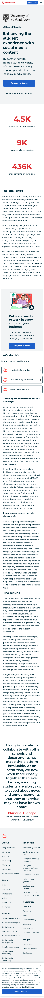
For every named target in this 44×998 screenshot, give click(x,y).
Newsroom (6, 869)
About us (6, 852)
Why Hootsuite (8, 848)
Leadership (6, 861)
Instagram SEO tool (31, 875)
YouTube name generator (29, 887)
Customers (6, 865)
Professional (7, 894)
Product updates (30, 949)
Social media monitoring (7, 952)
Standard (6, 889)
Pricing (5, 885)
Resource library (29, 920)
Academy (27, 911)
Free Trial (32, 3)
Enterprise (6, 902)
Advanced (6, 898)
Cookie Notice (28, 987)
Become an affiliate (31, 933)
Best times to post (10, 931)
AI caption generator (31, 848)
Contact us (27, 953)
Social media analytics (11, 923)
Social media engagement (7, 941)
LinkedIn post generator (28, 880)
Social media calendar (11, 936)
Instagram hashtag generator (31, 860)
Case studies (28, 907)
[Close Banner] (40, 965)
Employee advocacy (10, 947)
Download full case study (19, 93)
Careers (5, 856)
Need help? (28, 944)
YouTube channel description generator (32, 894)
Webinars (27, 924)
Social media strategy (11, 918)
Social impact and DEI (11, 874)
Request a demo (19, 83)
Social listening (8, 927)
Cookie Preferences (22, 992)
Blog (25, 915)
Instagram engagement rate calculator (30, 868)
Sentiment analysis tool (30, 853)
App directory (28, 928)
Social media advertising (7, 959)
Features (6, 907)
